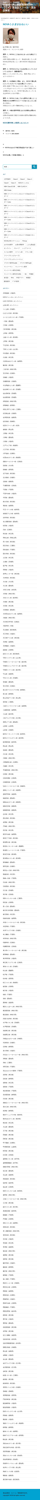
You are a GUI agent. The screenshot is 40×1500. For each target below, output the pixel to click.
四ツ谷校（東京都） (9, 542)
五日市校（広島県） (9, 373)
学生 (12, 277)
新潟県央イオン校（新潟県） (12, 858)
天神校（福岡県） (9, 642)
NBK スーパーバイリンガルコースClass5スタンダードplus (19, 230)
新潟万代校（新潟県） (10, 854)
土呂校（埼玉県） (9, 557)
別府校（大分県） (9, 465)
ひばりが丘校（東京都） (11, 313)
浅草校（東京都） (9, 1075)
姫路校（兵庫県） (9, 650)
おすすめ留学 (8, 244)
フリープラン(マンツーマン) (13, 259)
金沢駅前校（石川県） (10, 1367)
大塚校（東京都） (9, 602)
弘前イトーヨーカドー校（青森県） (14, 786)
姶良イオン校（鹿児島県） (11, 654)
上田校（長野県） (9, 333)
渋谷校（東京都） (9, 1099)
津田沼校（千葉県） (9, 1066)
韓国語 (28, 277)
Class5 (6, 183)
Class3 (15, 179)
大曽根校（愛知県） (9, 610)
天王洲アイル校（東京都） (11, 638)
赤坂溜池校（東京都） (10, 1327)
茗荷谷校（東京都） (9, 1235)
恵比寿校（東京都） (9, 818)
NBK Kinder (7, 190)
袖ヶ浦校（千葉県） (9, 1279)
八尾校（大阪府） (9, 441)
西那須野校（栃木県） (10, 1311)
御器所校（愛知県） (9, 798)
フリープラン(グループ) (12, 255)
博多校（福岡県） (9, 505)
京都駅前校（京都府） (10, 381)
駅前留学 (17, 133)
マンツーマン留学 (10, 133)
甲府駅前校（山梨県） (10, 1147)
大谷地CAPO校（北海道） (11, 622)
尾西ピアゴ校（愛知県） (11, 722)
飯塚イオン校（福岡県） (11, 1431)
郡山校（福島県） (9, 1351)
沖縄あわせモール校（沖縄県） (13, 1038)
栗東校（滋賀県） (9, 1002)
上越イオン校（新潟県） (11, 337)
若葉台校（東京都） (9, 1227)
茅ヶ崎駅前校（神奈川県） (11, 1231)
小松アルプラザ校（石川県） (12, 718)
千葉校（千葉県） (9, 489)
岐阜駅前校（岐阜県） (10, 742)
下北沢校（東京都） (9, 345)
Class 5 (13, 183)
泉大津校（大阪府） (9, 1050)
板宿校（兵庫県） (9, 986)
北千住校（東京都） (9, 473)
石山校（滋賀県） (9, 1175)
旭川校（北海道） (9, 894)
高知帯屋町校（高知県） (11, 1459)
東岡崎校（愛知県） (9, 954)
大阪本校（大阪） (9, 626)
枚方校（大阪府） (9, 990)
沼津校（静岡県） (9, 1046)
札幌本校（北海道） (9, 942)
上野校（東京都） (9, 341)
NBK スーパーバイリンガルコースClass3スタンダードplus (19, 201)
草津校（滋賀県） (9, 1247)
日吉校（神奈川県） (9, 882)
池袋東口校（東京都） (10, 1030)
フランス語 (28, 252)
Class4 (22, 179)
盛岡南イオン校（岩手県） (11, 1159)
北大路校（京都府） (9, 477)
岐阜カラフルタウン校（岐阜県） (14, 738)
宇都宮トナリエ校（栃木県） (12, 670)
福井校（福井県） (9, 1183)
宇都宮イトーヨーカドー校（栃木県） (15, 662)
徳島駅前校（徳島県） (10, 810)
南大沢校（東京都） (9, 501)
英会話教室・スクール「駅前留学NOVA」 (15, 1493)
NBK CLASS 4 (22, 186)
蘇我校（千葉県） (9, 1275)
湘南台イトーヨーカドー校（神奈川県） (16, 1103)
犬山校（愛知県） (9, 1127)
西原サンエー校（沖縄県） (11, 1283)
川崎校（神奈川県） (9, 758)
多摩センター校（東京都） (11, 574)
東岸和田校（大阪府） (10, 958)
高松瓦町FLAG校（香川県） (12, 1447)
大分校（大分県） (9, 581)
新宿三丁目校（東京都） (11, 838)
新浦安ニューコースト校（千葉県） (14, 850)
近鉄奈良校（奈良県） (10, 1339)
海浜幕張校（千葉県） (10, 1091)
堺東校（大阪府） (9, 570)
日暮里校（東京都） (9, 886)
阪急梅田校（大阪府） (10, 1403)
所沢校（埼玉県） (9, 830)
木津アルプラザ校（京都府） (12, 930)
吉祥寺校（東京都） (9, 517)
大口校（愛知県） (9, 586)
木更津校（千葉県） (9, 926)
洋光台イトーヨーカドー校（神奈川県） (16, 1055)
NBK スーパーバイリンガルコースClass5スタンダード (19, 224)
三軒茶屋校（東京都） (10, 329)
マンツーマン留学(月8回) (12, 270)
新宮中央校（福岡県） (10, 834)
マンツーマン (8, 266)
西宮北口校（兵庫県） (10, 1287)
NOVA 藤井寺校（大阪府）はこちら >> (16, 122)
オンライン (7, 248)
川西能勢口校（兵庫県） (11, 762)
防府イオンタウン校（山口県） (13, 1411)
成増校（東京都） (9, 822)
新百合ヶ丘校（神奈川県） (11, 870)
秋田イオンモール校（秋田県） (13, 1191)
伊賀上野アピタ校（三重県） (12, 409)
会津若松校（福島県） (10, 417)
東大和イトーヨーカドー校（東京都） (15, 950)
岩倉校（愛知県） (9, 750)
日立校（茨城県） (9, 890)
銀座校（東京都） (9, 1379)
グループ (17, 248)
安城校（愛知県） (9, 682)
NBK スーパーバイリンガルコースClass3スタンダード (19, 195)
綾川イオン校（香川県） (11, 1207)
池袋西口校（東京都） (10, 1034)
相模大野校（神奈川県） (11, 1167)
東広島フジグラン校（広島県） (13, 962)
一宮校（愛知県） (9, 321)
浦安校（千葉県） (9, 1087)
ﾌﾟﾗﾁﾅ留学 (15, 281)
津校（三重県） (8, 1062)
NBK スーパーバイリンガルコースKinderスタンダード (19, 236)
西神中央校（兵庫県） (10, 1303)
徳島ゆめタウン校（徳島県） (12, 802)
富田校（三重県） (9, 702)
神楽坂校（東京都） (9, 1179)
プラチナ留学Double (10, 263)
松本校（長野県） (9, 978)
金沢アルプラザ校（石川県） (12, 1363)
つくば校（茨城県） (9, 309)
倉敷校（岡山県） (9, 429)
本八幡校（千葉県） (9, 934)
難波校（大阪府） (9, 1419)
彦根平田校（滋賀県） (10, 794)
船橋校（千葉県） (9, 1215)
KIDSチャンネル (23, 183)
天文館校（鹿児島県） (10, 630)
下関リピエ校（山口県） (11, 349)
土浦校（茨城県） (9, 561)
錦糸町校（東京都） (9, 1383)
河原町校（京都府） (9, 1042)
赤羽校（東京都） (9, 1331)
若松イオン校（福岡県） (11, 1223)
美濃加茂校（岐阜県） (10, 1211)
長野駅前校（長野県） (10, 1395)
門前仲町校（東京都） (10, 1399)
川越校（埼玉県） (9, 766)
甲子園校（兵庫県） (9, 1143)
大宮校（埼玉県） (9, 606)
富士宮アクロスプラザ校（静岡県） (14, 690)
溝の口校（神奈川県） (10, 1107)
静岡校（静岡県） (9, 1427)
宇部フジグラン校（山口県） (12, 658)
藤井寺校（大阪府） (10, 130)
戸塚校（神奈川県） (9, 826)
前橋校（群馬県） (9, 469)
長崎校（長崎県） (9, 1391)
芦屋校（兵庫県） (9, 1219)
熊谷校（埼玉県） (9, 1123)
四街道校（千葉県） (9, 549)
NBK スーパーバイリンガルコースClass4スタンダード (19, 207)
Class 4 (29, 179)
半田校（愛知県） (9, 497)
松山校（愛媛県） (9, 970)
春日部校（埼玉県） (9, 914)
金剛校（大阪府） (9, 1355)
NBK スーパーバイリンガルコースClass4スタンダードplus (19, 218)
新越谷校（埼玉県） (9, 874)
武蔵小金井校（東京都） (11, 1018)
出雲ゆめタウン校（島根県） (12, 457)
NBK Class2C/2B (9, 186)
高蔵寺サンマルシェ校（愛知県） (14, 1463)
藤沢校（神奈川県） (9, 1271)
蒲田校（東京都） (9, 1259)
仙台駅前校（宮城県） (10, 397)
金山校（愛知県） (9, 1359)
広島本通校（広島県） (10, 778)
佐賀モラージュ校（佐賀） (11, 425)
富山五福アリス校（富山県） (12, 698)
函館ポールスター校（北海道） (13, 461)
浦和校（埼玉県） (9, 1083)
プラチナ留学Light (25, 263)
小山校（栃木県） (9, 714)
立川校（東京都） (9, 1203)
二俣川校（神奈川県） (10, 369)
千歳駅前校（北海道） (10, 485)
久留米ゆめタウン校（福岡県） (13, 361)
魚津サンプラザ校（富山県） (12, 1467)
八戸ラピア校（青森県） (11, 445)
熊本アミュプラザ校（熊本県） (13, 1115)
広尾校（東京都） (9, 774)
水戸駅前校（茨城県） (10, 1026)
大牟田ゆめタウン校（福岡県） (13, 614)
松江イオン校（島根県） (11, 982)
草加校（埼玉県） (9, 1243)
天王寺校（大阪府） (9, 634)
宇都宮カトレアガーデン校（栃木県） (15, 666)
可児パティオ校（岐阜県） (11, 509)
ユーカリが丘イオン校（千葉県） (14, 317)
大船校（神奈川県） (9, 618)
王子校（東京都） (9, 1131)
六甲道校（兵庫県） (9, 453)
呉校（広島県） (8, 529)
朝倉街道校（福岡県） (10, 918)
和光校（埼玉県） (9, 533)
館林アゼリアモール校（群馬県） (14, 1435)
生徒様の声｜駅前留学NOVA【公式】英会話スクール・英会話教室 (19, 6)
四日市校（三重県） (9, 545)
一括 (25, 274)
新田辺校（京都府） (9, 866)
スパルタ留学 (8, 252)
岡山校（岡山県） (9, 746)
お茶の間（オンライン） (11, 305)
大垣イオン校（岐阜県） (11, 598)
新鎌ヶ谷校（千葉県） (10, 878)
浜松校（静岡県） (9, 1079)
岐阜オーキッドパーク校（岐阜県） (14, 734)
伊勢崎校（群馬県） (9, 405)
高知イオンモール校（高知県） (13, 1455)
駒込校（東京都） (9, 1439)
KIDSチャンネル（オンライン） (13, 297)
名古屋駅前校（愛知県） (11, 521)
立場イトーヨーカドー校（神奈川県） (15, 1199)
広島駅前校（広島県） (10, 782)
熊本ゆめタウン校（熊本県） (12, 1119)
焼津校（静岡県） (9, 1111)
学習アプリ (20, 277)
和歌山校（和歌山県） (10, 537)
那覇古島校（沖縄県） (10, 1347)
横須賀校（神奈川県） (10, 1014)
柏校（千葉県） (8, 994)
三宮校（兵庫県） (9, 325)
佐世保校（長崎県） (9, 421)
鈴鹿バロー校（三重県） (11, 1375)
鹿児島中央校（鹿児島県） (11, 1479)
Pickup (24, 241)
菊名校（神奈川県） (9, 1251)
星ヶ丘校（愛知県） (9, 906)
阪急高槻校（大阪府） (10, 1407)
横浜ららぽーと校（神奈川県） (13, 1006)
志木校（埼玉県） (9, 814)
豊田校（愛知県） (9, 1323)
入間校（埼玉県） (9, 433)
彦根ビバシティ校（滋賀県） (12, 790)
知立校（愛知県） (9, 1171)
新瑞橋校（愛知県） (9, 862)
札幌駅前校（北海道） (10, 946)
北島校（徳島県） (9, 481)
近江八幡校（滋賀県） (10, 1335)
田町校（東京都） (9, 1139)
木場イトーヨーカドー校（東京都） (14, 922)
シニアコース (26, 248)
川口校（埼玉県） (9, 754)
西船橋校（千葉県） (9, 1307)
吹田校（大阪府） (9, 525)
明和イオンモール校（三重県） (13, 898)
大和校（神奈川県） (9, 594)
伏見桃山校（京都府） (10, 413)
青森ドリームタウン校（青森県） (14, 1423)
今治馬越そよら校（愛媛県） (12, 385)
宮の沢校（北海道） (9, 686)
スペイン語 (19, 252)
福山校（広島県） (9, 1187)
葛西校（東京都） (9, 1255)
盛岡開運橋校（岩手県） (11, 1163)
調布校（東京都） (9, 1315)
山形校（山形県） (9, 726)
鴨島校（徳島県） (9, 1475)
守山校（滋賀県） (9, 674)
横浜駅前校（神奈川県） (11, 1010)
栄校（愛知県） (8, 998)
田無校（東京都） (9, 1135)
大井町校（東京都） (9, 578)
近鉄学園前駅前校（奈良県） (12, 1343)
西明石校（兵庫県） (9, 1295)
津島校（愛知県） (9, 1058)
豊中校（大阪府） (9, 1319)
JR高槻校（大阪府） (9, 293)
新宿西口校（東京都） (10, 842)
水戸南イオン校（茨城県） (11, 1022)
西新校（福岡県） (9, 1291)
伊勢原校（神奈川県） (10, 401)
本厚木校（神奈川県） (10, 938)
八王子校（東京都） (9, 449)
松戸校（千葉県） (9, 974)
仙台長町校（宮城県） (10, 393)
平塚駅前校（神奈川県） (11, 770)
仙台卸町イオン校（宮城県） (12, 389)
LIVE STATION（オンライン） (13, 301)
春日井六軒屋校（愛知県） (11, 910)
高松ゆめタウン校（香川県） (12, 1443)
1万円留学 (7, 179)
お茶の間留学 (19, 244)
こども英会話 (31, 244)
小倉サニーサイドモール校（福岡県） (15, 706)
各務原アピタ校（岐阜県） (11, 513)
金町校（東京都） (9, 1371)
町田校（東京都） (9, 1151)
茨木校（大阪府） (9, 1239)
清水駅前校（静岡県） (10, 1094)
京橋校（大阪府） (9, 377)
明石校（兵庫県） (9, 902)
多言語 (6, 277)
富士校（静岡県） (9, 694)
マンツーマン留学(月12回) (12, 274)
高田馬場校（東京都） (10, 1451)
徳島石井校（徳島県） (10, 806)
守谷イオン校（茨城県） (11, 678)
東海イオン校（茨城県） (11, 966)
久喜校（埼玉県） (9, 357)
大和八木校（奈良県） (10, 590)
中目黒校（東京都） (9, 353)
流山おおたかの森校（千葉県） (13, 1070)
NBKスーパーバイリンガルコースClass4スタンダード (19, 213)
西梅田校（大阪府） (9, 1299)
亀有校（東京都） (9, 365)
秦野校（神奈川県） (9, 1195)
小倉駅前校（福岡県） (10, 710)
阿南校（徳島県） (9, 1415)
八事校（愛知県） (9, 437)
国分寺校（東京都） (9, 553)
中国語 (31, 274)
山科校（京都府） (9, 730)
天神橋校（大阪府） (9, 646)
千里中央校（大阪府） (10, 493)
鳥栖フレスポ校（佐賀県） (11, 1471)
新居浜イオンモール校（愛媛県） (14, 846)
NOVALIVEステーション (12, 241)
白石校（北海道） (9, 1155)
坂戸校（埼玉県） (9, 566)
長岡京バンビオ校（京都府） (12, 1387)
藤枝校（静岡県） (9, 1267)
